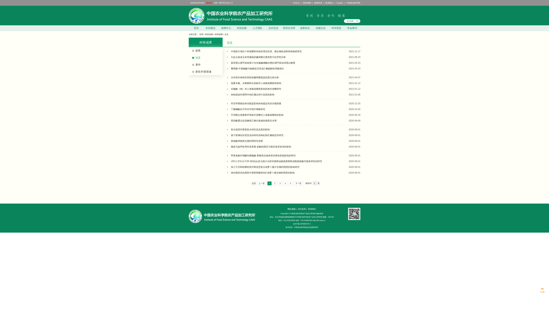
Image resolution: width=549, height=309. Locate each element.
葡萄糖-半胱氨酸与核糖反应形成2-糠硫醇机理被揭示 (257, 68)
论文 (198, 57)
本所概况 (210, 28)
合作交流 (273, 28)
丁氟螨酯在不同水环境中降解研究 (248, 109)
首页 (195, 28)
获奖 (198, 50)
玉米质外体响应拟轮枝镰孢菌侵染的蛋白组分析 (255, 77)
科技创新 (242, 28)
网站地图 (292, 209)
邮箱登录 (318, 3)
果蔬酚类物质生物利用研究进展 (247, 141)
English (340, 3)
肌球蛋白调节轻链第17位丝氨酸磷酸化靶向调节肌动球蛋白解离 (263, 63)
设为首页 (302, 209)
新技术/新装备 (203, 71)
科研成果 (219, 34)
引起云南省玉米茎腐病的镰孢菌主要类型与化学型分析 (258, 57)
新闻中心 (226, 28)
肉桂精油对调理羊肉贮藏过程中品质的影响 (252, 94)
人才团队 (257, 28)
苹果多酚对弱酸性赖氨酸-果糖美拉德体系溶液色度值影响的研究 (263, 155)
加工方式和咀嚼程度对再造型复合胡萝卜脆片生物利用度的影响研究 (265, 167)
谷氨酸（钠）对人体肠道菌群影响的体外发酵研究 (256, 89)
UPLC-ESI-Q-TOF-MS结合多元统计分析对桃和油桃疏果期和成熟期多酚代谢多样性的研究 (276, 161)
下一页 (298, 183)
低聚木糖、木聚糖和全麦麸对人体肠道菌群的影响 (256, 83)
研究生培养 (289, 28)
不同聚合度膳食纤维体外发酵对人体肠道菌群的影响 (257, 115)
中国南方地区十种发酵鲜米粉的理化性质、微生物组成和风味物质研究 (266, 51)
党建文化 (321, 28)
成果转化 (305, 28)
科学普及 (336, 28)
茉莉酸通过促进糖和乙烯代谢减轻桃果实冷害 (254, 120)
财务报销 (307, 3)
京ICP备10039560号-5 (302, 224)
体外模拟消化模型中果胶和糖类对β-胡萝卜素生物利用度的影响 (263, 173)
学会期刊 (352, 28)
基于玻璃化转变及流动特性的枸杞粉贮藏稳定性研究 (257, 135)
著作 (198, 64)
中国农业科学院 (353, 3)
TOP (542, 292)
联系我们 (329, 3)
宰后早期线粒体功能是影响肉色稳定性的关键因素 (256, 103)
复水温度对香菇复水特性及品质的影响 (250, 129)
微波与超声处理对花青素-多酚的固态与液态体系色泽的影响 (261, 146)
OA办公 (296, 3)
